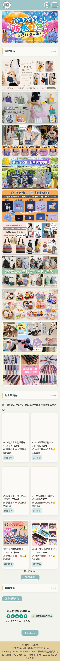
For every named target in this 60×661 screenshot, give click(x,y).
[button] (12, 45)
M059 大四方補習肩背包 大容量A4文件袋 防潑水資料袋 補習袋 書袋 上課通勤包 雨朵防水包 (15, 549)
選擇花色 (8, 457)
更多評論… (30, 633)
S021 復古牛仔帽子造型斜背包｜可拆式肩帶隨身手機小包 (15, 496)
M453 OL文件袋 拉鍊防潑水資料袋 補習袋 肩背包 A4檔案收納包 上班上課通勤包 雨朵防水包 (44, 496)
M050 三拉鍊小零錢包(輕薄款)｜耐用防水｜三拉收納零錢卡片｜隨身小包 (44, 549)
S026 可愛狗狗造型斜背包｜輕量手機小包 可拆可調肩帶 (15, 442)
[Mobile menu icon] (54, 4)
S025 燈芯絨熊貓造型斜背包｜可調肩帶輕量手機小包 (44, 442)
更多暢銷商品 (12, 598)
